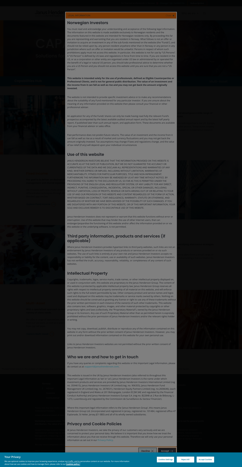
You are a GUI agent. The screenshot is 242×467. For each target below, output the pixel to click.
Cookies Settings (165, 459)
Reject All (185, 459)
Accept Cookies (205, 459)
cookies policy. (73, 464)
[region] (121, 459)
